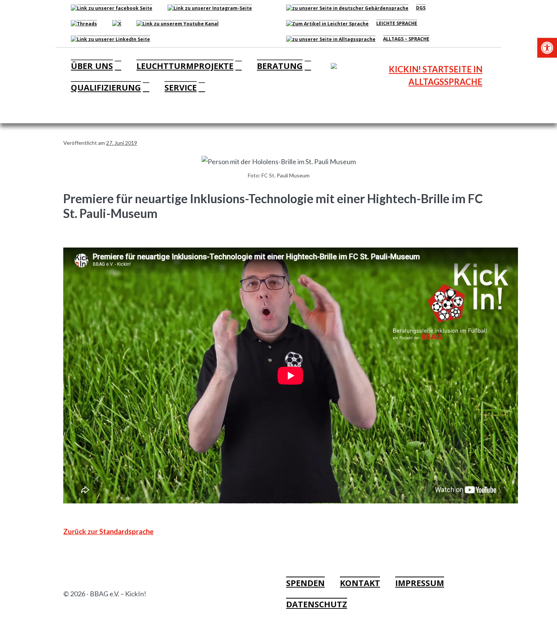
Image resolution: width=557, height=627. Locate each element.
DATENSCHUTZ (316, 604)
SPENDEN (305, 582)
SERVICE (180, 87)
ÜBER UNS (92, 65)
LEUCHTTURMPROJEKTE (184, 65)
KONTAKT (360, 582)
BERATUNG (280, 65)
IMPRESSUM (419, 582)
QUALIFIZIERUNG (106, 87)
